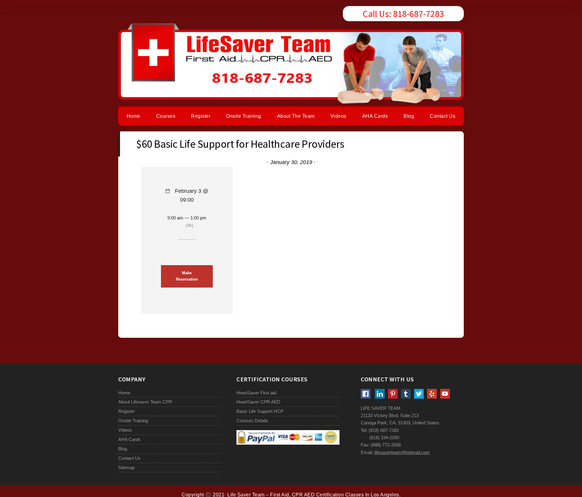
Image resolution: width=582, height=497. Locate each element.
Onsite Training (133, 420)
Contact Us (129, 458)
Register (126, 411)
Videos (125, 430)
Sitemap (126, 467)
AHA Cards (129, 439)
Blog (122, 448)
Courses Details (252, 420)
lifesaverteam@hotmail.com (402, 452)
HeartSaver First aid (256, 392)
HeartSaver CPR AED (258, 401)
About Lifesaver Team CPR (145, 401)
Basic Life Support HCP (259, 411)
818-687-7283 (418, 13)
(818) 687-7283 (384, 430)
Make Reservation (187, 276)
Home (124, 392)
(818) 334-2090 (384, 437)
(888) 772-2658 (386, 444)
